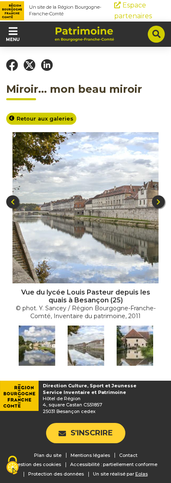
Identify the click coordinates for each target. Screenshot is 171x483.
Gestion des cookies (37, 464)
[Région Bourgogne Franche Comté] (12, 10)
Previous (12, 202)
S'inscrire (92, 432)
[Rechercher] (156, 34)
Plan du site (47, 455)
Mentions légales (90, 455)
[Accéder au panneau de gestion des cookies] (12, 466)
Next (158, 202)
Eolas (141, 474)
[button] (12, 65)
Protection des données (56, 474)
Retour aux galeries (45, 119)
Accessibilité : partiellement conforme (113, 464)
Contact (128, 455)
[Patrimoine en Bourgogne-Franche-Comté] (84, 34)
